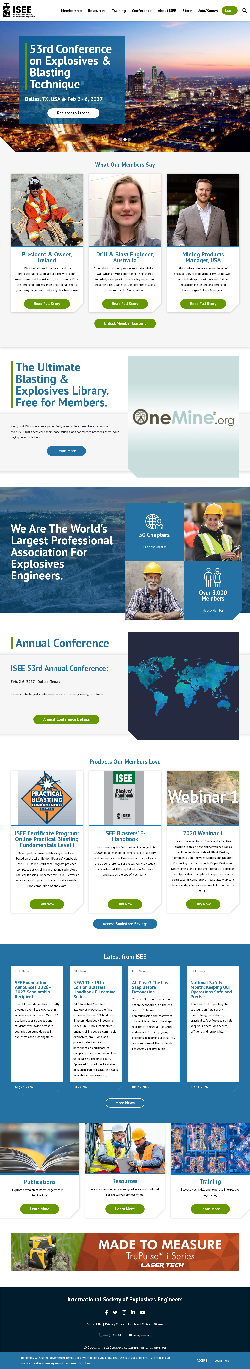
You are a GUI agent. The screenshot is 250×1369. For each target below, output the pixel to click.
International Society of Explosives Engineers (19, 10)
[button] (19, 86)
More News (125, 1103)
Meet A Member (213, 610)
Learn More (66, 450)
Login (230, 10)
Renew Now (72, 108)
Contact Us (94, 1324)
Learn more (222, 1360)
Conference (142, 11)
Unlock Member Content (125, 323)
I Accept (201, 1360)
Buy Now (46, 904)
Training (119, 11)
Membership (71, 11)
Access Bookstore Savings (125, 923)
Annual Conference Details (66, 719)
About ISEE (167, 11)
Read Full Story (47, 303)
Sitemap (159, 1324)
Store (187, 11)
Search (244, 10)
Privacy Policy (114, 1324)
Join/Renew (208, 10)
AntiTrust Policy (139, 1324)
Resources (96, 11)
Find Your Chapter (154, 547)
